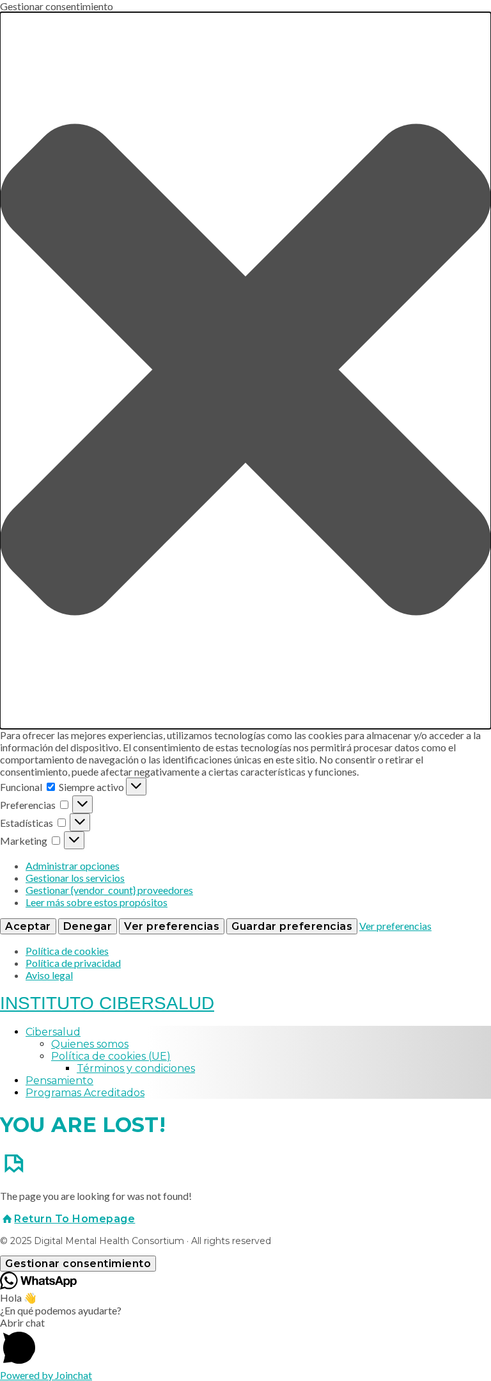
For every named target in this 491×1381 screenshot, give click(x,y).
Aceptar (28, 926)
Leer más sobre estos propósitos (97, 902)
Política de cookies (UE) (111, 1056)
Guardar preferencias (291, 926)
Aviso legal (49, 975)
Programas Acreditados (85, 1093)
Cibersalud (53, 1032)
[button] (245, 370)
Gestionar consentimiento (78, 1263)
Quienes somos (90, 1044)
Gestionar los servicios (75, 878)
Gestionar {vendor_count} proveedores (109, 890)
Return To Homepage (74, 1219)
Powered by (46, 1375)
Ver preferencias (171, 926)
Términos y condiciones (136, 1068)
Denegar (88, 926)
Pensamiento (59, 1080)
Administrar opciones (73, 865)
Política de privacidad (73, 963)
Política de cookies (67, 951)
